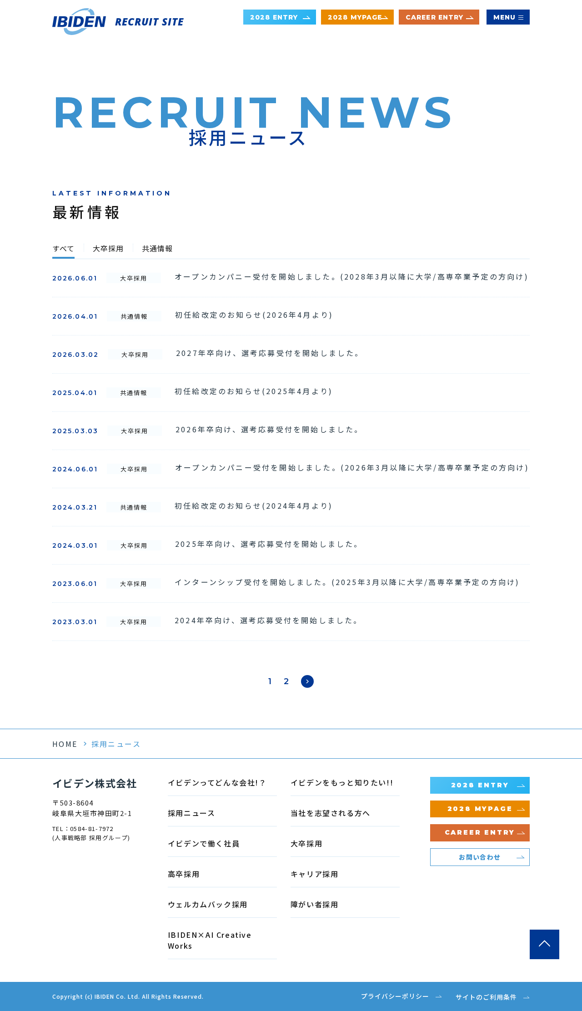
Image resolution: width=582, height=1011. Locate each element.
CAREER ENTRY (434, 17)
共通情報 (157, 249)
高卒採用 (184, 873)
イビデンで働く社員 (204, 843)
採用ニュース (192, 812)
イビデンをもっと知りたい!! (342, 782)
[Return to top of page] (544, 944)
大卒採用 (108, 249)
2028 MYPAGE (355, 17)
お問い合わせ (480, 856)
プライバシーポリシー (395, 996)
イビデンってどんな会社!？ (217, 782)
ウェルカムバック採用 (208, 904)
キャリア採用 (315, 873)
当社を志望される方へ (331, 812)
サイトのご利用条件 (486, 996)
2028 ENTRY (274, 17)
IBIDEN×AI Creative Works (210, 940)
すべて (63, 249)
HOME (65, 743)
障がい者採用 (315, 904)
